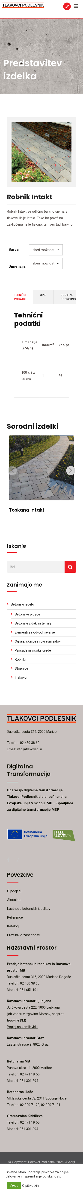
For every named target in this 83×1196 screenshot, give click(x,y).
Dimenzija (17, 266)
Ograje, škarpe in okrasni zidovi (38, 641)
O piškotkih (30, 1186)
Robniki (20, 659)
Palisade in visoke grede (33, 650)
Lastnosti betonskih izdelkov (28, 909)
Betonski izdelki (22, 604)
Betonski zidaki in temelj (33, 623)
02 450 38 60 (29, 743)
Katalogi (13, 926)
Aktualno (14, 900)
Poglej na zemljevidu (22, 1027)
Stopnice (21, 668)
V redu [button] (14, 1185)
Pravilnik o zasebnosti (23, 935)
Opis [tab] (43, 295)
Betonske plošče (27, 614)
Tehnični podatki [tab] (20, 297)
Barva (14, 249)
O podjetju (14, 891)
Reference (15, 917)
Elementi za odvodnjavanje (35, 632)
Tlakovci (21, 677)
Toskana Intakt (26, 510)
